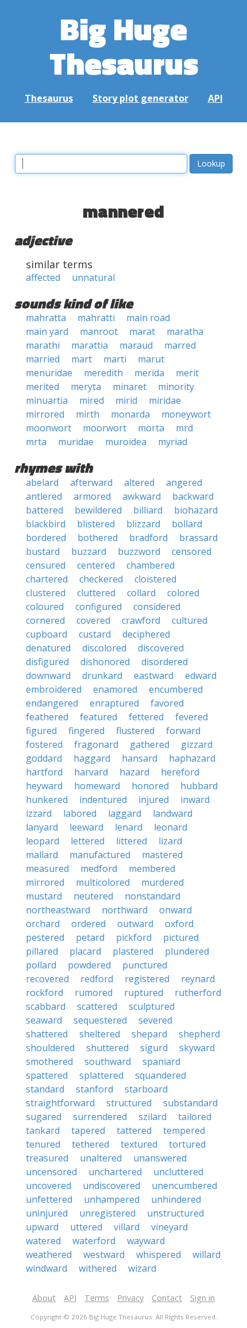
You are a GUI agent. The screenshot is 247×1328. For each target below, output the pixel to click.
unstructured (175, 1213)
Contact (167, 1297)
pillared (42, 951)
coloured (45, 606)
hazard (134, 772)
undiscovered (111, 1185)
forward (183, 730)
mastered (162, 854)
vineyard (169, 1227)
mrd (184, 428)
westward (104, 1254)
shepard (149, 1034)
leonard (170, 827)
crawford (141, 620)
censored (191, 551)
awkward (141, 496)
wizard (142, 1268)
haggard (92, 758)
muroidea (125, 441)
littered (131, 841)
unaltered (101, 1158)
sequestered (100, 1020)
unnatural (93, 277)
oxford (179, 923)
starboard (146, 1089)
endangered (52, 703)
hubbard (199, 785)
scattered (97, 1006)
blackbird (45, 524)
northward (125, 910)
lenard (128, 827)
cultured (189, 620)
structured (129, 1103)
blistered (96, 524)
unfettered (49, 1199)
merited (42, 386)
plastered (133, 951)
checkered (101, 579)
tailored (194, 1116)
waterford (93, 1240)
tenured (43, 1144)
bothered (98, 537)
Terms (96, 1297)
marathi (43, 345)
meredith (103, 372)
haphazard (192, 758)
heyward (44, 785)
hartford (44, 772)
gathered (149, 744)
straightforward (60, 1103)
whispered (158, 1254)
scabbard (45, 1006)
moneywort (186, 414)
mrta (36, 441)
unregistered (107, 1213)
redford (96, 978)
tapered (88, 1130)
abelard (42, 482)
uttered (86, 1227)
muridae (76, 441)
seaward (44, 1020)
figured (41, 730)
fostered (44, 744)
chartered (47, 579)
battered (44, 510)
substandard (190, 1103)
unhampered (112, 1199)
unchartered (115, 1171)
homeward (97, 785)
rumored (94, 992)
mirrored (45, 414)
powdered (89, 965)
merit (187, 372)
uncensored (51, 1171)
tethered (90, 1144)
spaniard (161, 1061)
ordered (88, 923)
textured (139, 1144)
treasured (47, 1158)
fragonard (96, 744)
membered (152, 868)
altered (139, 482)
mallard (42, 854)
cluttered (96, 592)
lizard (170, 841)
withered (98, 1268)
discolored (104, 648)
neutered (93, 896)
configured (98, 606)
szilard (152, 1116)
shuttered (107, 1047)
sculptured (152, 1006)
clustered (45, 592)
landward (172, 813)
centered (96, 565)
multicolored (103, 882)
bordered (46, 537)
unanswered (160, 1158)
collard (141, 592)
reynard (198, 978)
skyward (197, 1047)
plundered (187, 951)
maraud (136, 345)
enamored (115, 689)
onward (175, 910)
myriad (172, 441)
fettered (146, 717)
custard (95, 634)
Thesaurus (49, 98)
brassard (198, 537)
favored (167, 703)
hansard (139, 758)
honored (150, 785)
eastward (153, 675)
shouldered (50, 1047)
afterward (91, 482)
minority (176, 386)
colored (183, 592)
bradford (148, 537)
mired (91, 400)
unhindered (176, 1199)
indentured (103, 799)
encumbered (176, 689)
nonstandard (152, 896)
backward (193, 496)
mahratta (46, 317)
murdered (162, 882)
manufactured (100, 854)
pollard (41, 965)
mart (81, 359)
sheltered (99, 1034)
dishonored (105, 661)
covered (93, 620)
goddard (44, 758)
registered (147, 978)
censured (45, 565)
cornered (45, 620)
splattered (101, 1075)
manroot (99, 331)
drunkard (102, 675)
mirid (126, 400)
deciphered (146, 634)
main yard (47, 331)
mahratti (96, 317)
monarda (130, 414)
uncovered (48, 1185)
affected (43, 277)
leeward (86, 827)
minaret (129, 386)
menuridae (49, 372)
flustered (135, 730)
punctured (144, 965)
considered (156, 606)
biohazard (196, 510)
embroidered (54, 689)
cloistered (155, 579)
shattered (47, 1034)
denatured (48, 648)
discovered (161, 648)
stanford (94, 1089)
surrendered (100, 1116)
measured (47, 868)
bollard (187, 524)
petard (90, 937)
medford (98, 868)
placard (85, 951)
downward (48, 675)
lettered (88, 841)
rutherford (198, 992)
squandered (160, 1075)
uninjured (47, 1213)
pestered (45, 937)
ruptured (143, 992)
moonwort (48, 428)
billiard (148, 510)
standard (45, 1089)
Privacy (130, 1297)
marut (151, 359)
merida (149, 372)
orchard (43, 923)
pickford (134, 937)
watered (43, 1240)
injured (153, 799)
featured (98, 717)
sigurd (154, 1047)
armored (92, 496)
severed (155, 1020)
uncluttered (178, 1171)
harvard (91, 772)
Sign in (202, 1297)
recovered (47, 978)
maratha (185, 331)
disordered (164, 661)
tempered (184, 1130)
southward (107, 1061)
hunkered (47, 799)
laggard (124, 813)
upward (42, 1227)
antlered (44, 496)
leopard (42, 841)
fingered (86, 730)
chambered (150, 565)
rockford (44, 992)
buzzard (88, 551)
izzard (39, 813)
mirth (87, 414)
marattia (89, 345)
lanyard (42, 827)
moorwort (104, 428)
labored (80, 813)
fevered (191, 717)
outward (135, 923)
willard (206, 1254)
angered (184, 482)
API (215, 98)
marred (180, 345)
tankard (43, 1130)
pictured (181, 937)
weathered (49, 1254)
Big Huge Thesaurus (123, 46)
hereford (180, 772)
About (44, 1297)
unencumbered (184, 1185)
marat (142, 331)
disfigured (47, 661)
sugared (43, 1116)
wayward (146, 1240)
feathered (47, 717)
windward (46, 1268)
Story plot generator (140, 98)
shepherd (199, 1034)
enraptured (114, 703)
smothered (49, 1061)
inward (195, 799)
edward (201, 675)
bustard (43, 551)
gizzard (197, 744)
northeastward (58, 910)
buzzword (139, 551)
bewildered (98, 510)
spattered (47, 1075)
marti (114, 359)
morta (151, 428)
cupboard (46, 634)
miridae (165, 400)
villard (127, 1227)
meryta (86, 386)
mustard (44, 896)
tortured (187, 1144)
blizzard (143, 524)
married (43, 359)
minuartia (47, 400)
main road (148, 317)
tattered (134, 1130)
